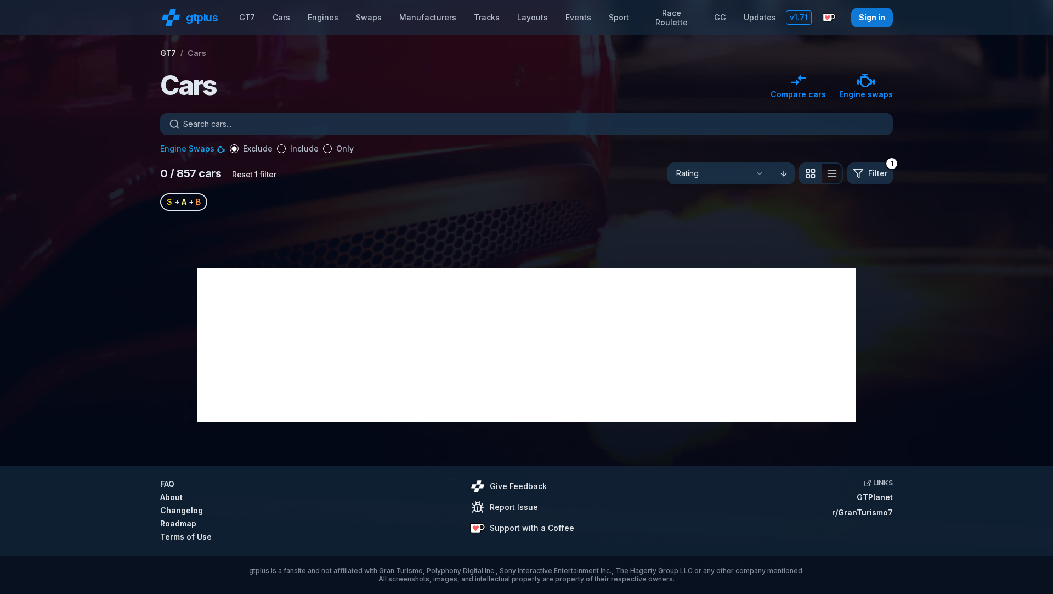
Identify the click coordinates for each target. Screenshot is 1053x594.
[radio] (234, 148)
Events (578, 17)
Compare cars (798, 94)
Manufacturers (427, 17)
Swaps (369, 17)
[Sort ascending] (784, 173)
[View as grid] (810, 173)
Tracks (487, 17)
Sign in (872, 17)
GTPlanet (875, 497)
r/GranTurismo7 (862, 512)
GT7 (247, 17)
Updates (760, 17)
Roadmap (178, 523)
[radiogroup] (292, 149)
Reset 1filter (254, 174)
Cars (281, 17)
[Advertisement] (526, 345)
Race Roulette (671, 17)
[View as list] (832, 173)
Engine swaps (866, 94)
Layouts (532, 17)
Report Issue (514, 507)
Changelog (181, 510)
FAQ (167, 484)
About (171, 497)
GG (720, 17)
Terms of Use (186, 536)
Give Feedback (518, 486)
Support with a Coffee (532, 528)
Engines (323, 17)
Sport (619, 17)
